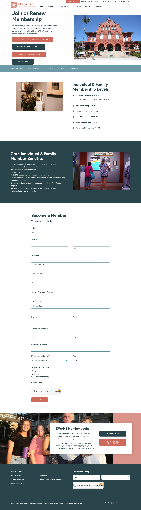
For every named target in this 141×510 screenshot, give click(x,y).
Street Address (37, 264)
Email (75, 317)
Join (36, 371)
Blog (129, 1)
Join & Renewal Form (56, 68)
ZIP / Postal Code (38, 301)
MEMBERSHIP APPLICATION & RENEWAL (32, 39)
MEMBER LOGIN (23, 62)
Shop (115, 1)
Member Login (73, 68)
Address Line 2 (37, 274)
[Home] (23, 5)
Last (74, 248)
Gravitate (79, 503)
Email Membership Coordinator (113, 442)
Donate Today (16, 475)
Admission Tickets (73, 1)
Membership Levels (16, 68)
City (33, 283)
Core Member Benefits (35, 68)
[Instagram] (116, 503)
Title (33, 228)
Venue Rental (106, 1)
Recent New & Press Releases (51, 479)
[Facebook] (112, 503)
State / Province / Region (42, 292)
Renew (37, 374)
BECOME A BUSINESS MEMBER (29, 47)
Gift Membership (42, 376)
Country (34, 310)
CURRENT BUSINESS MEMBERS (29, 54)
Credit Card (36, 382)
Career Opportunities (18, 483)
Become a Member (87, 1)
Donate (97, 1)
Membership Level (40, 356)
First (33, 248)
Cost (75, 356)
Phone (34, 317)
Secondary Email (39, 344)
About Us (122, 1)
